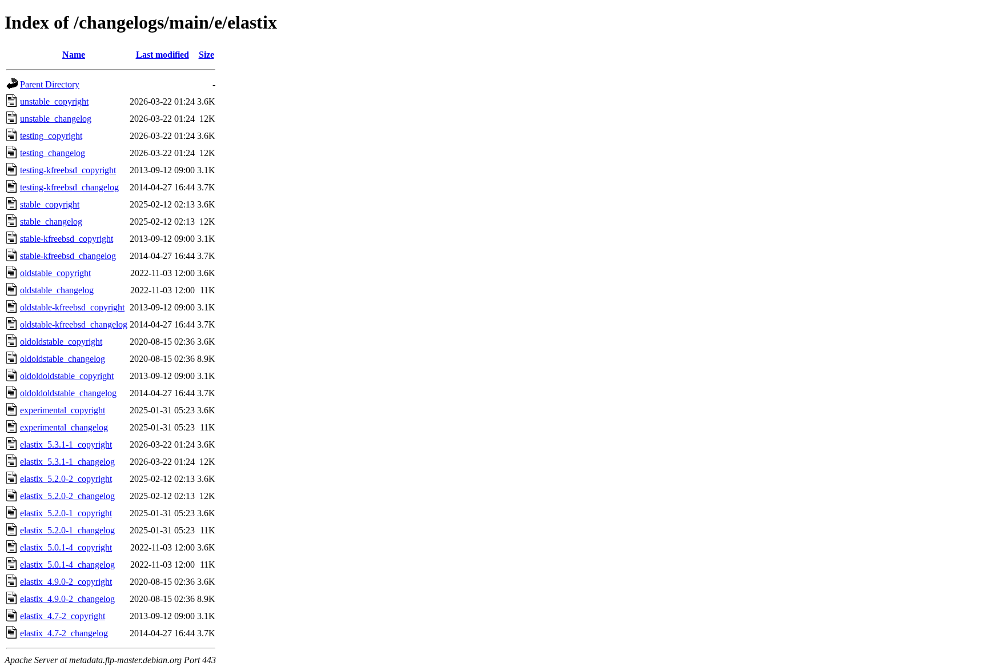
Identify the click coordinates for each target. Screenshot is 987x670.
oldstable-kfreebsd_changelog (73, 324)
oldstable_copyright (55, 273)
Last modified (162, 54)
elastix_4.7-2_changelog (64, 633)
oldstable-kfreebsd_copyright (72, 307)
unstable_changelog (55, 118)
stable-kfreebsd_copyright (66, 239)
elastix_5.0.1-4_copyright (66, 547)
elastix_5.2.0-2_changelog (67, 496)
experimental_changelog (64, 427)
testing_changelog (52, 153)
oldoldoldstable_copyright (67, 376)
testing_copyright (51, 136)
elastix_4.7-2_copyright (62, 616)
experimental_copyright (62, 410)
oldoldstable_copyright (61, 341)
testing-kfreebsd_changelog (69, 187)
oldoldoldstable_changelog (68, 393)
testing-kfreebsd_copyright (68, 170)
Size (206, 54)
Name (73, 54)
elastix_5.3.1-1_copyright (66, 444)
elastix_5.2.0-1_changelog (67, 530)
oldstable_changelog (57, 290)
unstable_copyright (54, 101)
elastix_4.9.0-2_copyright (66, 582)
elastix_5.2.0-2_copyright (66, 479)
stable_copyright (49, 204)
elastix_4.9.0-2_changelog (67, 599)
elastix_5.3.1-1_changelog (67, 461)
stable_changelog (51, 221)
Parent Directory (49, 84)
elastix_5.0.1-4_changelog (67, 564)
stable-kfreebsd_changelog (68, 256)
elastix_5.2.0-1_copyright (66, 513)
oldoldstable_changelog (62, 359)
